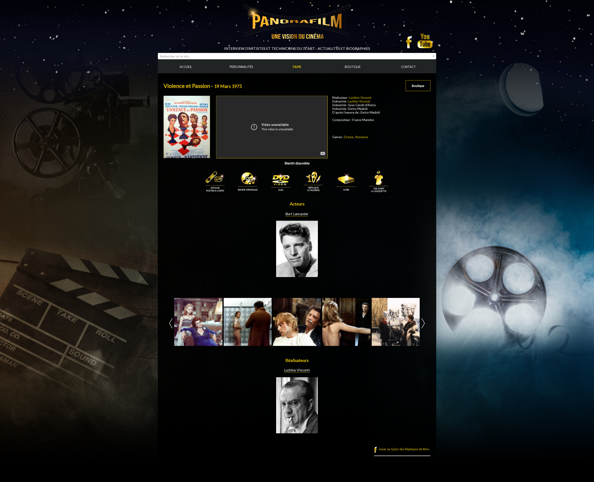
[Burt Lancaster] (297, 275)
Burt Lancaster (296, 214)
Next (423, 323)
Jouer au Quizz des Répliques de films (404, 449)
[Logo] (297, 44)
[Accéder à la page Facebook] (410, 40)
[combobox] (297, 56)
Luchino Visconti (360, 97)
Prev (171, 323)
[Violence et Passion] (198, 322)
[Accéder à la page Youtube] (425, 40)
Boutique (418, 86)
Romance (361, 137)
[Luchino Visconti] (297, 431)
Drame (348, 137)
